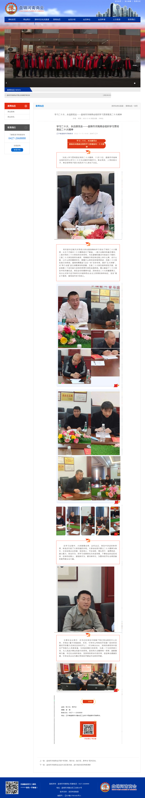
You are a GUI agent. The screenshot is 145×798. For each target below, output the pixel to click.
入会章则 (27, 59)
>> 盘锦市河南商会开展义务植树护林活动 (17, 95)
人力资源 (116, 19)
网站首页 (12, 19)
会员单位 (86, 19)
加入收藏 (128, 1)
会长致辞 (27, 47)
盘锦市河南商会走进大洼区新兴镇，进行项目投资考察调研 (65, 765)
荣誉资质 (27, 30)
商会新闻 (56, 25)
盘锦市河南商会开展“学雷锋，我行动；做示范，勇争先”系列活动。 (68, 761)
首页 (136, 106)
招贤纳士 (27, 53)
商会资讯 (56, 30)
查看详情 (17, 150)
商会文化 (27, 36)
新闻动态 (56, 19)
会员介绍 (71, 19)
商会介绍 (27, 25)
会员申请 (101, 19)
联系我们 (131, 19)
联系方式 (137, 1)
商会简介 (27, 19)
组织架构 (27, 42)
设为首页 (118, 1)
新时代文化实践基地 (42, 22)
